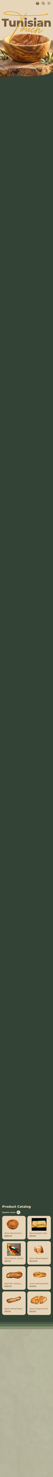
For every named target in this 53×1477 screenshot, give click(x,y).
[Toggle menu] (49, 3)
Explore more (8, 1212)
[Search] (43, 3)
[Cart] (37, 3)
